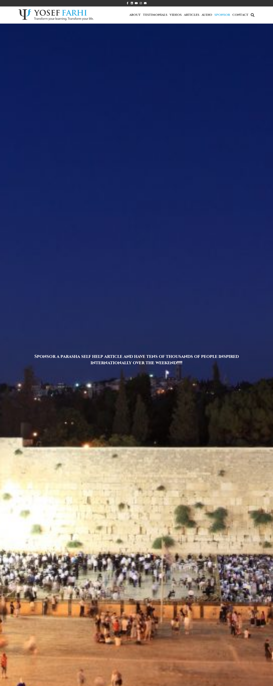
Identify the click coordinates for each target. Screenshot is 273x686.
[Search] (252, 15)
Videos (176, 15)
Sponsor (222, 15)
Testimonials (155, 15)
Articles (191, 15)
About (135, 15)
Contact (240, 15)
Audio (207, 15)
